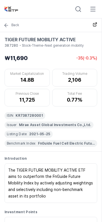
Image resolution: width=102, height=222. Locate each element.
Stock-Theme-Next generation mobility (53, 46)
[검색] (78, 9)
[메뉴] (93, 9)
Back (15, 25)
